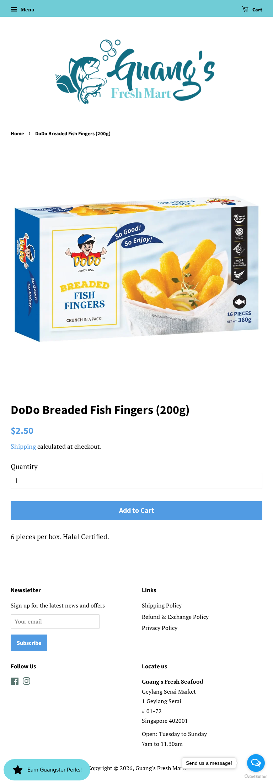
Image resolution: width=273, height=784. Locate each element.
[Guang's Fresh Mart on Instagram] (26, 682)
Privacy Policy (159, 628)
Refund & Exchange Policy (175, 617)
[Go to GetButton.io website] (256, 776)
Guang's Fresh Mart (159, 768)
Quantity (24, 466)
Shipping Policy (162, 605)
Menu (26, 9)
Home (17, 133)
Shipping (23, 446)
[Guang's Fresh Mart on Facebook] (15, 682)
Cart (256, 10)
